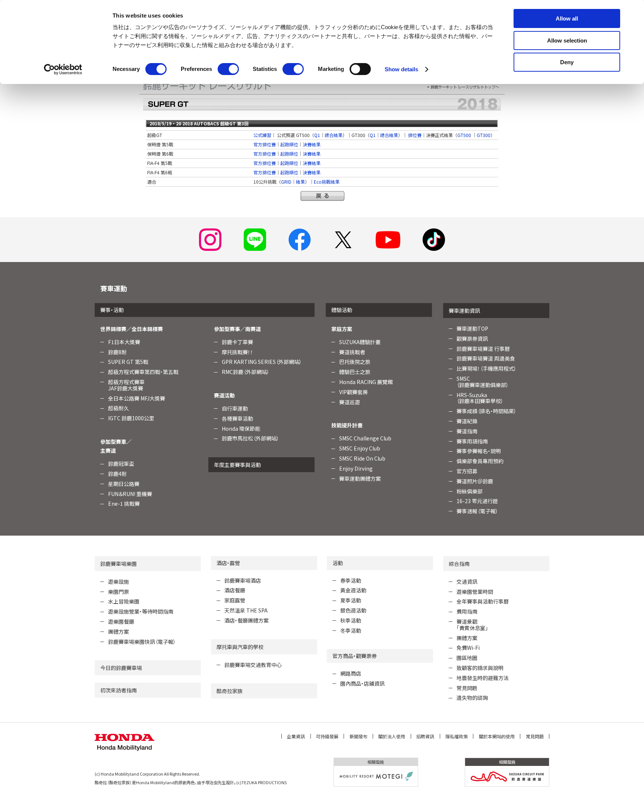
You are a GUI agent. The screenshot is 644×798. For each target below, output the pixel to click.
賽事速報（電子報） (477, 511)
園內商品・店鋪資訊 (362, 683)
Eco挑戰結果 (327, 181)
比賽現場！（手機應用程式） (487, 368)
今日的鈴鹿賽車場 (121, 667)
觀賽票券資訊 (472, 338)
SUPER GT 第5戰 (128, 361)
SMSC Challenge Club (365, 438)
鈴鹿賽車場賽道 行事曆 (483, 348)
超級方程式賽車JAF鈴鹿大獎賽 (126, 385)
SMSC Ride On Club (362, 458)
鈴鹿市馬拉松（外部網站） (250, 438)
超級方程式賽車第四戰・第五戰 (143, 371)
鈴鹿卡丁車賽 (237, 342)
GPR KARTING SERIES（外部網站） (262, 361)
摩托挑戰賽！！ (237, 352)
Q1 (317, 135)
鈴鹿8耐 (117, 352)
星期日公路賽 (123, 483)
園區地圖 (467, 657)
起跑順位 (289, 144)
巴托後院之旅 (354, 361)
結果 (300, 181)
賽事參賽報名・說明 (479, 451)
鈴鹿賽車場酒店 (242, 580)
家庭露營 (234, 600)
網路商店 (350, 673)
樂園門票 (118, 591)
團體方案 (118, 631)
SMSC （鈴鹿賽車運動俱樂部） (483, 382)
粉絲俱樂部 (470, 491)
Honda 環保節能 (241, 428)
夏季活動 (350, 600)
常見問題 (467, 688)
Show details (401, 69)
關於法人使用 (391, 736)
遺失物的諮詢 (472, 697)
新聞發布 (358, 736)
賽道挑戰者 (352, 352)
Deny (567, 62)
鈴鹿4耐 (117, 473)
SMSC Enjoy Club (359, 448)
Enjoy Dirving (356, 468)
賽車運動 (113, 288)
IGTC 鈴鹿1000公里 (131, 418)
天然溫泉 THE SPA (246, 610)
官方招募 (467, 471)
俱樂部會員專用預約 (480, 461)
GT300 (483, 135)
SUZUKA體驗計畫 (360, 342)
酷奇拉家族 (230, 691)
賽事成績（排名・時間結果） (487, 411)
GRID (286, 181)
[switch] (228, 69)
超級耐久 (118, 408)
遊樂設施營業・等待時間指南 (140, 611)
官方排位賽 (264, 144)
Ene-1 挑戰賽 (124, 503)
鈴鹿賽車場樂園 (118, 563)
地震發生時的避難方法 (483, 678)
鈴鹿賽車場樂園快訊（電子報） (142, 641)
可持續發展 (327, 736)
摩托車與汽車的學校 (240, 647)
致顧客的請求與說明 (480, 667)
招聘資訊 (425, 736)
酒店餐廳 (234, 590)
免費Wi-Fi (468, 647)
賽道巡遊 (349, 402)
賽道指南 (467, 431)
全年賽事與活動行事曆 (483, 601)
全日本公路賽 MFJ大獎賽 (136, 398)
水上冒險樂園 (123, 601)
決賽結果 (312, 144)
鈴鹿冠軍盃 (121, 463)
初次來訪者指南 (118, 690)
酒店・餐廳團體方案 (246, 620)
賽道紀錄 (467, 421)
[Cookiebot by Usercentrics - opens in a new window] (63, 69)
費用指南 (467, 611)
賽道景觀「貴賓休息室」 (472, 625)
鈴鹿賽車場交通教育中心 (253, 664)
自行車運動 (235, 408)
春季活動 (350, 580)
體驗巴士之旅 (354, 371)
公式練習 (262, 135)
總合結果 (333, 135)
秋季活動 (350, 620)
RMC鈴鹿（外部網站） (245, 371)
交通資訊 (467, 581)
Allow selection (567, 40)
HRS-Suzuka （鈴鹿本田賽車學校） (480, 398)
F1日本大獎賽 (124, 342)
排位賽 (415, 135)
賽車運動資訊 (464, 310)
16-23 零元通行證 (477, 501)
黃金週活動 (353, 590)
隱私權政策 (456, 736)
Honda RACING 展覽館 (366, 382)
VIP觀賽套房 (353, 392)
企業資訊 (296, 736)
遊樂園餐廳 (121, 621)
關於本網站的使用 (497, 736)
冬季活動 (350, 630)
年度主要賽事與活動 (237, 464)
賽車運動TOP (472, 328)
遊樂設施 (118, 581)
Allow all (567, 18)
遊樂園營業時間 (475, 591)
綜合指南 (459, 563)
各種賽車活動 (237, 418)
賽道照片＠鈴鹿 (475, 481)
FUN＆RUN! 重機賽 (130, 494)
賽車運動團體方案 (360, 478)
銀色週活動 (353, 610)
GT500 (464, 135)
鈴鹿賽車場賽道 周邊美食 (486, 358)
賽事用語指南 (472, 441)
